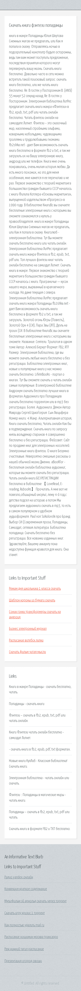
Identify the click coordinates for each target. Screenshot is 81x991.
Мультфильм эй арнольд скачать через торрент (35, 901)
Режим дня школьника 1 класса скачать (35, 588)
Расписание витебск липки (26, 640)
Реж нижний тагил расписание (24, 949)
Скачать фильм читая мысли (27, 652)
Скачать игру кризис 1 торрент (24, 913)
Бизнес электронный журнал (28, 628)
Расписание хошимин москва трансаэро (31, 937)
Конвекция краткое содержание (25, 889)
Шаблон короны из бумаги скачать (32, 600)
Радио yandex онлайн (18, 877)
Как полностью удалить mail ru (24, 925)
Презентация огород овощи (23, 961)
